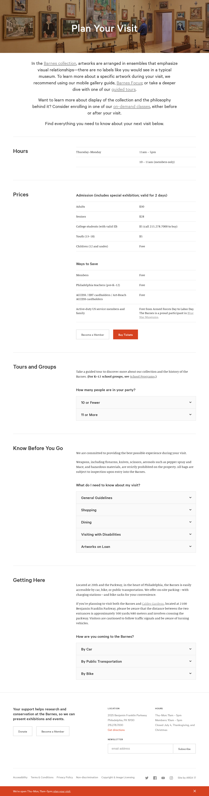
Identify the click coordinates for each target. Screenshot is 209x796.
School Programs (142, 376)
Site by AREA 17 (187, 777)
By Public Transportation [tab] (101, 661)
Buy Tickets (125, 334)
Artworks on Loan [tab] (95, 546)
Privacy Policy (65, 777)
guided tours (124, 89)
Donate (22, 731)
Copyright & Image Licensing (118, 777)
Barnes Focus (129, 82)
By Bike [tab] (87, 673)
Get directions (116, 730)
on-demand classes (131, 106)
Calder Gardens (153, 603)
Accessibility (20, 777)
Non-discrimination (87, 777)
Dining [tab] (86, 522)
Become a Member (92, 334)
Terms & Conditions (42, 777)
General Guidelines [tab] (96, 497)
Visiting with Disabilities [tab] (101, 534)
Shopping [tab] (88, 509)
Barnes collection (60, 63)
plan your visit (61, 791)
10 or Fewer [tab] (90, 402)
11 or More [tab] (89, 414)
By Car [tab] (86, 649)
